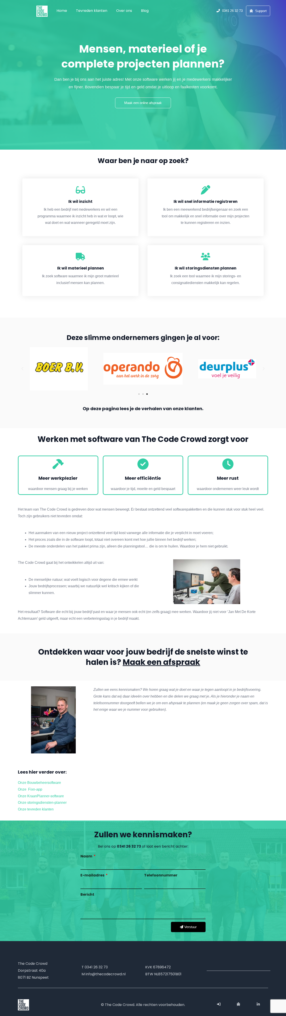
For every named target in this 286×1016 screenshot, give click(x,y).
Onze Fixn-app (30, 789)
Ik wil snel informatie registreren (206, 201)
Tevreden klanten (91, 10)
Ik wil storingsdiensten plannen (205, 268)
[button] (139, 394)
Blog (145, 10)
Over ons (124, 10)
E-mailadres (92, 875)
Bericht (87, 894)
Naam (86, 856)
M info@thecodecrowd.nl (104, 974)
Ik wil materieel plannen (80, 268)
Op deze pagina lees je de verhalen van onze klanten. (143, 408)
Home (62, 10)
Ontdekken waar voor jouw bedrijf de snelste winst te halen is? (143, 657)
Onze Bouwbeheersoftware (39, 783)
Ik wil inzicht (80, 201)
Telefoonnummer (160, 875)
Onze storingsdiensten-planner (42, 802)
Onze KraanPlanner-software (41, 796)
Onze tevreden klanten (36, 809)
